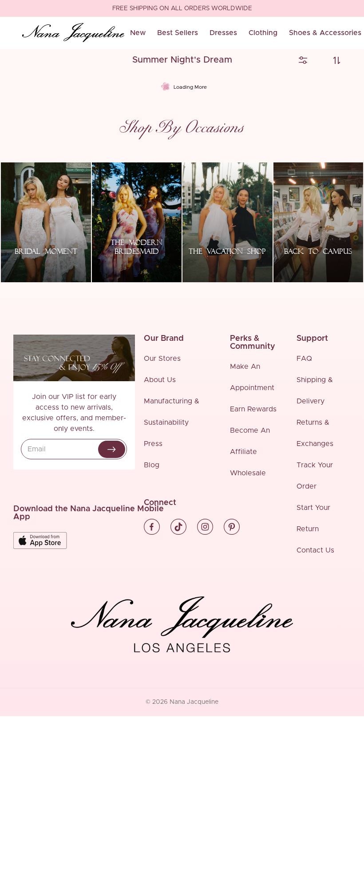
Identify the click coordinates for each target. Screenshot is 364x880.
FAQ (304, 358)
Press (153, 443)
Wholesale (248, 473)
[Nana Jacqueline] (73, 33)
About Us (160, 379)
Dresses (223, 32)
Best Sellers (177, 32)
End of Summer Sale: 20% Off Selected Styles (182, 9)
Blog (151, 465)
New (138, 32)
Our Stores (162, 358)
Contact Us (315, 550)
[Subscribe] (111, 449)
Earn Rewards (253, 409)
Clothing (263, 32)
